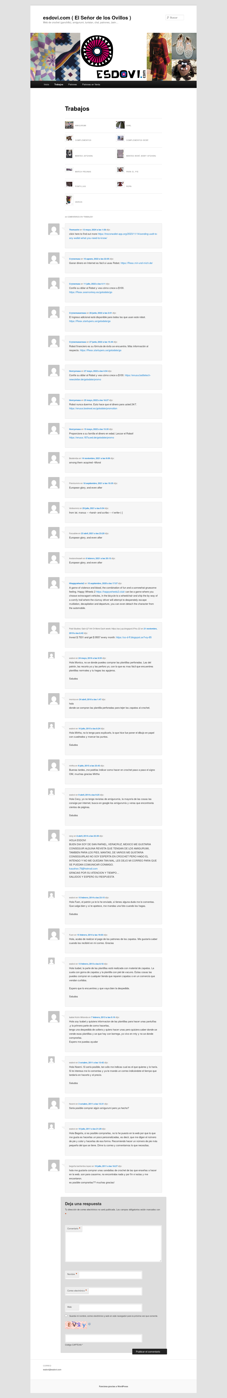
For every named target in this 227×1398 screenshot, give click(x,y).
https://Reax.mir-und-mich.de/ (137, 263)
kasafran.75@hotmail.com (83, 868)
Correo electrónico (77, 1290)
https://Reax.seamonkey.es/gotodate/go (90, 292)
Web (69, 1306)
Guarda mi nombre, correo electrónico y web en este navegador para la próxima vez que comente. (113, 1315)
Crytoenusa (74, 258)
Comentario (73, 1228)
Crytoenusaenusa (77, 312)
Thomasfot (74, 229)
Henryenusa (75, 370)
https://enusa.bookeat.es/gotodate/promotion (93, 408)
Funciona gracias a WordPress (113, 1386)
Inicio (46, 84)
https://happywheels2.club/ (110, 591)
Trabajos (58, 84)
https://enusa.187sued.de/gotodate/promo (91, 437)
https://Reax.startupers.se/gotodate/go (90, 321)
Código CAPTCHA (73, 1344)
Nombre (72, 1274)
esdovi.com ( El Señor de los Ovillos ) (87, 17)
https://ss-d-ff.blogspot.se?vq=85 (134, 637)
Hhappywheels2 (76, 583)
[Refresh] (89, 1323)
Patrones (72, 84)
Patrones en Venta (91, 84)
